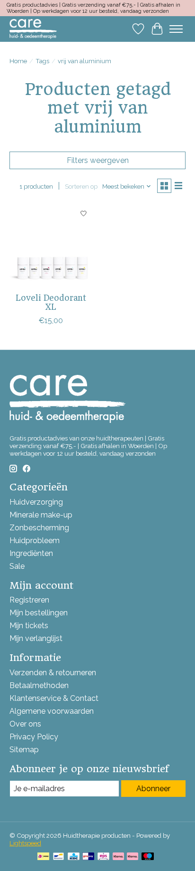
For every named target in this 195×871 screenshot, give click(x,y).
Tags (42, 61)
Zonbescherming (39, 527)
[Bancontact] (58, 856)
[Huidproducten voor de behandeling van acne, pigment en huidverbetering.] (33, 28)
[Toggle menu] (176, 28)
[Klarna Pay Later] (118, 856)
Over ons (25, 723)
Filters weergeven (98, 160)
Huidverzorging (36, 502)
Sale (17, 566)
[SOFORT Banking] (132, 856)
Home (18, 61)
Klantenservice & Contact (53, 698)
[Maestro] (148, 856)
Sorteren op (81, 186)
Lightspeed (25, 843)
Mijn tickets (28, 625)
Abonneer (153, 788)
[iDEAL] (43, 856)
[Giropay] (88, 856)
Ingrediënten (31, 553)
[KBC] (74, 856)
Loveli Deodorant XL (51, 302)
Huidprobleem (34, 540)
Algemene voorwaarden (51, 711)
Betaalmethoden (39, 685)
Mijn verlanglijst (35, 638)
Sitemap (24, 749)
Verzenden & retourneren (52, 672)
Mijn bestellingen (38, 612)
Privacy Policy (33, 736)
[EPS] (103, 856)
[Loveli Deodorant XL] (51, 246)
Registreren (29, 599)
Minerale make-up (40, 514)
